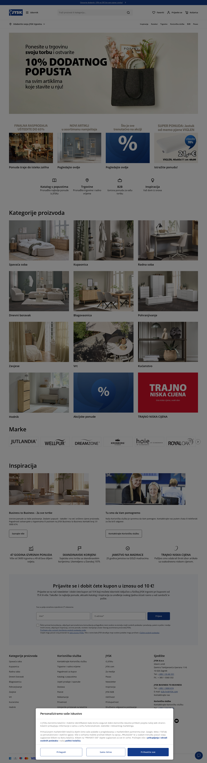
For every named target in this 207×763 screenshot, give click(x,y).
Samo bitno (106, 752)
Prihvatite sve (148, 752)
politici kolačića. (73, 740)
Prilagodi (61, 752)
